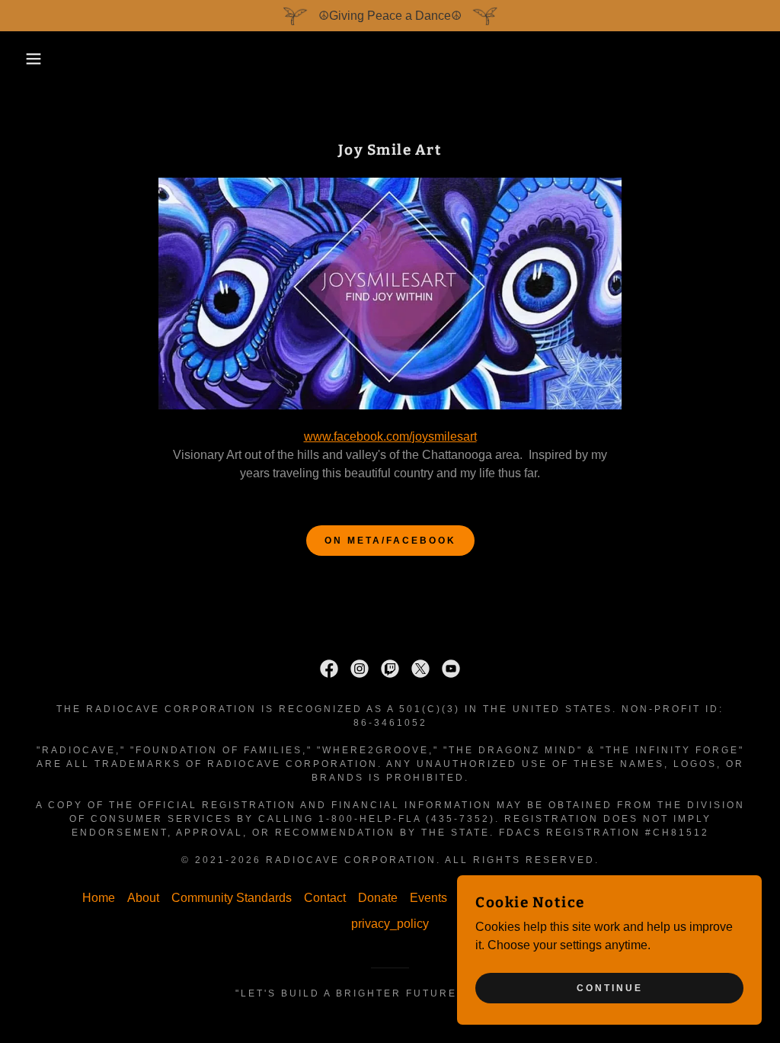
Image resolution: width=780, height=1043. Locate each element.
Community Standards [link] (231, 897)
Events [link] (428, 897)
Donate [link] (378, 897)
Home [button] (98, 897)
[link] (329, 668)
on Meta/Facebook (390, 540)
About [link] (143, 897)
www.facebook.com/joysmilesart (390, 436)
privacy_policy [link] (390, 923)
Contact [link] (325, 897)
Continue (610, 988)
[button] (38, 58)
